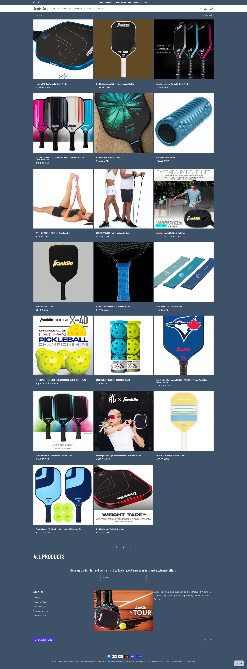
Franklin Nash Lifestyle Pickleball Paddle (170, 456)
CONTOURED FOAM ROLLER (165, 157)
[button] (66, 8)
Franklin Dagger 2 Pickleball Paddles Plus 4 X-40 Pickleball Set (58, 529)
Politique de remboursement (113, 661)
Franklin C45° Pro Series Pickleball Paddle (51, 84)
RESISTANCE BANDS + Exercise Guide (169, 306)
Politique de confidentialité (136, 661)
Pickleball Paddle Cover (44, 306)
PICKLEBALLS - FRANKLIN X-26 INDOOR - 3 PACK (113, 380)
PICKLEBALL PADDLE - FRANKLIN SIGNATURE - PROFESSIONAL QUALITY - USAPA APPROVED (61, 158)
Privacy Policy (39, 616)
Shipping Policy (40, 602)
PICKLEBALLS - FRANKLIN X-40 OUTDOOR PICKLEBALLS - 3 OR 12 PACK (61, 380)
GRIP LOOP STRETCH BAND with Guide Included (52, 233)
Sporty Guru (62, 661)
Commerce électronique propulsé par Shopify (84, 661)
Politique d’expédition (175, 661)
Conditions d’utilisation (156, 661)
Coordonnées (190, 661)
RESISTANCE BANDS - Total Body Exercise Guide (113, 233)
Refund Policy (39, 607)
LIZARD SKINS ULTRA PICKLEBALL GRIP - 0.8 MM (113, 306)
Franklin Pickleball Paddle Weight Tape (110, 529)
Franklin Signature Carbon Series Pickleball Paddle (54, 456)
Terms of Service (40, 611)
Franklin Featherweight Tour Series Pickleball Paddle (115, 84)
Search (36, 598)
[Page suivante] (130, 547)
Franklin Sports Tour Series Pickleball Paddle (172, 84)
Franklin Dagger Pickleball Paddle (108, 157)
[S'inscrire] (144, 578)
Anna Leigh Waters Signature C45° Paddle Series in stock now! (118, 456)
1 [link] (116, 547)
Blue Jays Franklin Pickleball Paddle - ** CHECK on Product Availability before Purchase (181, 381)
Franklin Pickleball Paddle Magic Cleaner (171, 233)
